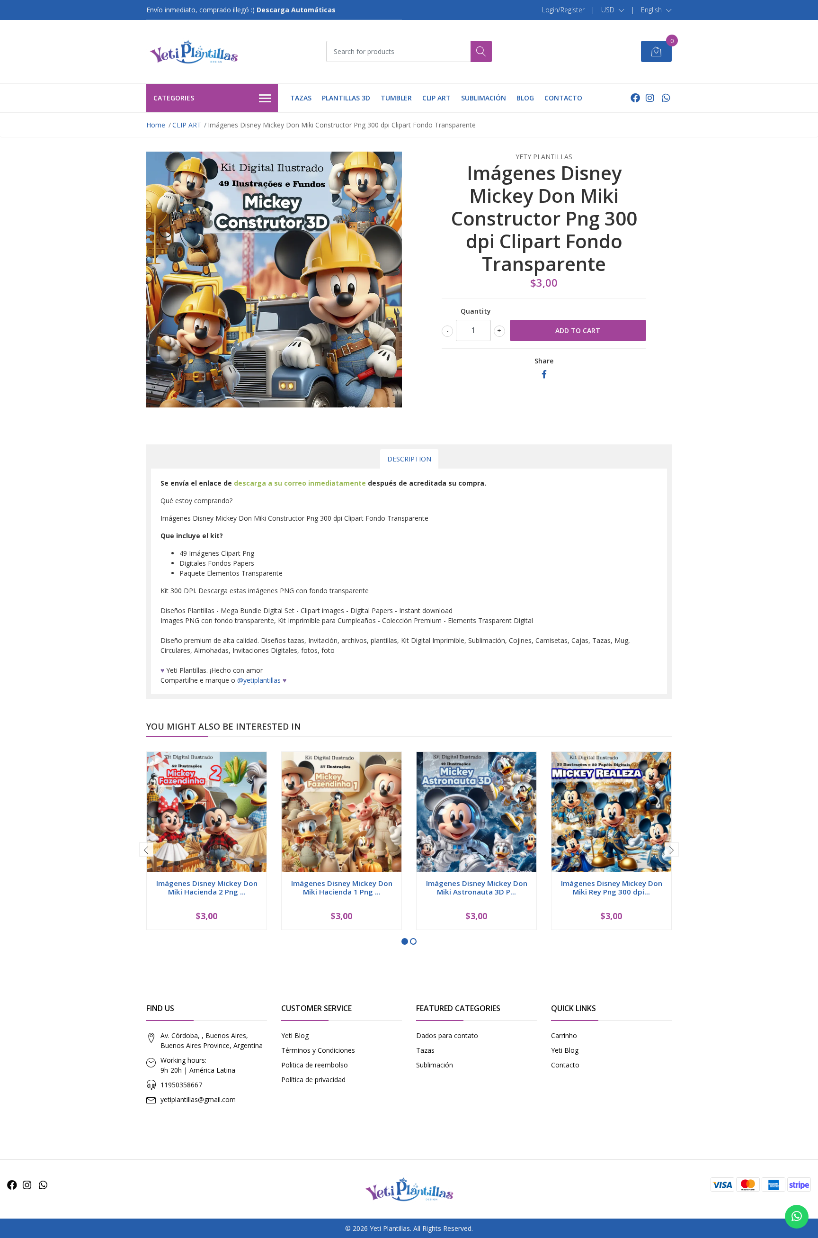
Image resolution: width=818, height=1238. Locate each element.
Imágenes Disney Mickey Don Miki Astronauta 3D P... (476, 887)
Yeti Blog (295, 1035)
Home (155, 124)
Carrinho (564, 1035)
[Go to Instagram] (650, 97)
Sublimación (434, 1064)
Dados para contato (447, 1035)
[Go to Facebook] (635, 97)
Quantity (476, 311)
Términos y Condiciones (318, 1050)
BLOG (525, 97)
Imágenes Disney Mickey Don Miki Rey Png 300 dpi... (611, 887)
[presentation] (146, 849)
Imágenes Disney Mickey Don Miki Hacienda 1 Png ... (341, 887)
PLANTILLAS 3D (346, 97)
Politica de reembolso (314, 1064)
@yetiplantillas (259, 680)
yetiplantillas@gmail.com (198, 1099)
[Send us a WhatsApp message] (797, 1217)
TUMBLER (396, 97)
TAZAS (300, 97)
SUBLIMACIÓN (483, 97)
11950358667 (181, 1084)
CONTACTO (563, 97)
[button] (612, 9)
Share (543, 360)
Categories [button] (173, 97)
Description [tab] (409, 458)
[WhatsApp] (666, 97)
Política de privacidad (313, 1079)
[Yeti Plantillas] (193, 51)
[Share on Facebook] (544, 374)
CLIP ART (436, 97)
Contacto (565, 1064)
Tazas (425, 1050)
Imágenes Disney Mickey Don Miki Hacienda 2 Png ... (207, 887)
